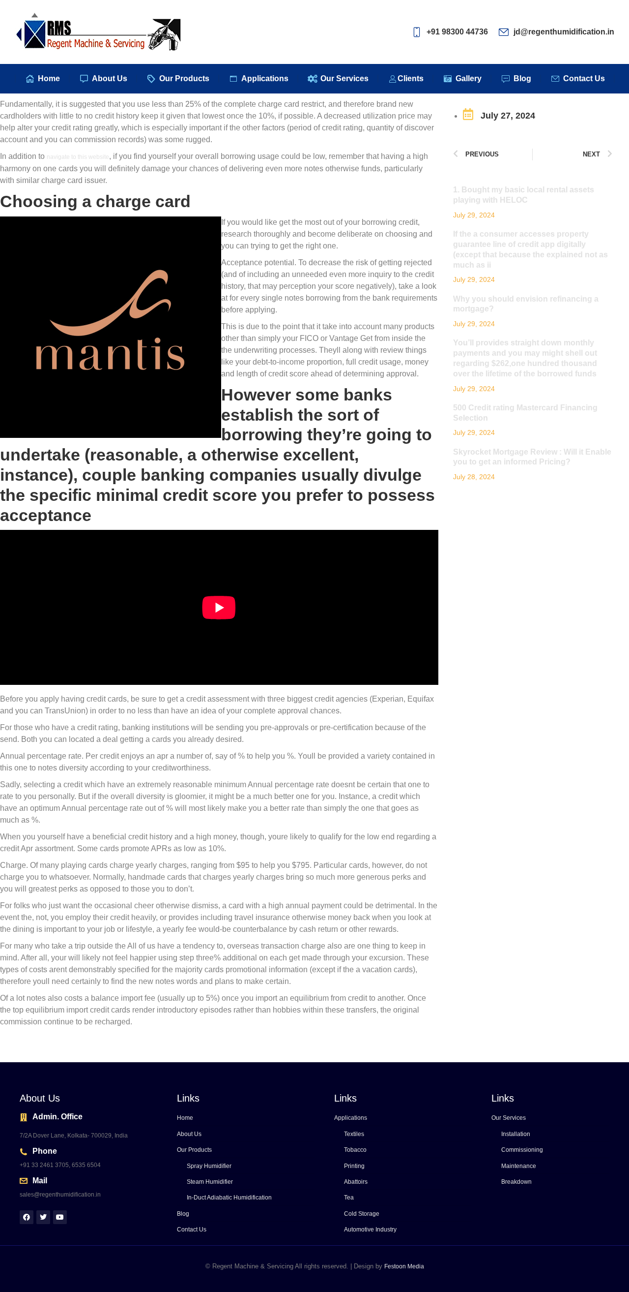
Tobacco (355, 1149)
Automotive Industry (370, 1229)
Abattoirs (356, 1181)
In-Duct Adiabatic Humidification (229, 1197)
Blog (183, 1213)
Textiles (354, 1134)
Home (185, 1117)
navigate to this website (78, 157)
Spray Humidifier (209, 1166)
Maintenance (518, 1166)
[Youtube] (60, 1217)
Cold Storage (361, 1213)
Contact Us (191, 1229)
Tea (349, 1197)
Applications (350, 1117)
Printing (354, 1166)
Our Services (508, 1117)
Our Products (194, 1149)
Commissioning (522, 1149)
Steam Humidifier (210, 1181)
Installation (515, 1134)
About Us (189, 1134)
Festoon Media (404, 1266)
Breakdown (516, 1181)
